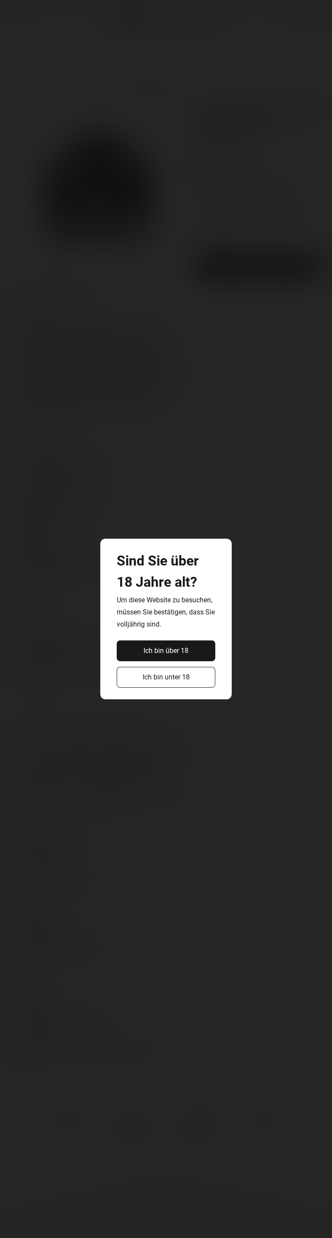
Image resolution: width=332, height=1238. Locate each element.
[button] (166, 650)
